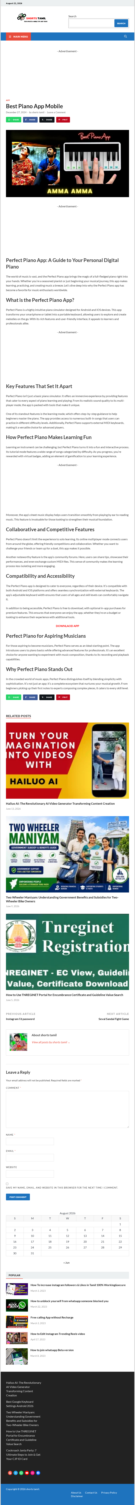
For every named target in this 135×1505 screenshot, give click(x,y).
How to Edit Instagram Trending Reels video (58, 1333)
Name (10, 1134)
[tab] (14, 1275)
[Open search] (125, 36)
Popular (14, 1275)
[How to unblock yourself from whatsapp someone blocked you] (17, 1301)
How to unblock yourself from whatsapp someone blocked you (69, 1301)
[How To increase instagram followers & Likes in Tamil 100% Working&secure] (17, 1285)
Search (72, 16)
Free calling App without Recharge (52, 1317)
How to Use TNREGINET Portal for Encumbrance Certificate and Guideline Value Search (64, 995)
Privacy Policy (109, 1492)
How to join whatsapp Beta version (52, 1350)
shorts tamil (38, 112)
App (8, 100)
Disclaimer (77, 1496)
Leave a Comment (56, 112)
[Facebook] (38, 1473)
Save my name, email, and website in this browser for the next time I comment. (62, 1187)
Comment (13, 1087)
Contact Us (91, 1492)
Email (11, 1151)
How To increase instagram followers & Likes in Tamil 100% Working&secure (78, 1285)
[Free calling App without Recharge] (17, 1317)
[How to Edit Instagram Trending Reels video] (17, 1334)
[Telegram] (16, 1473)
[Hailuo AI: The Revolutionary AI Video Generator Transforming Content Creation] (67, 761)
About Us (76, 1492)
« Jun (66, 1262)
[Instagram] (32, 1473)
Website (11, 1167)
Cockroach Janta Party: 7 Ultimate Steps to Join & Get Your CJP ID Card (23, 1454)
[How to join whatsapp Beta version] (17, 1350)
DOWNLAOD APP (67, 625)
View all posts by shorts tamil (51, 1042)
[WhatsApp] (21, 1473)
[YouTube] (27, 1473)
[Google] (10, 1473)
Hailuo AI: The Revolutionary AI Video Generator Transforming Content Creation (60, 803)
